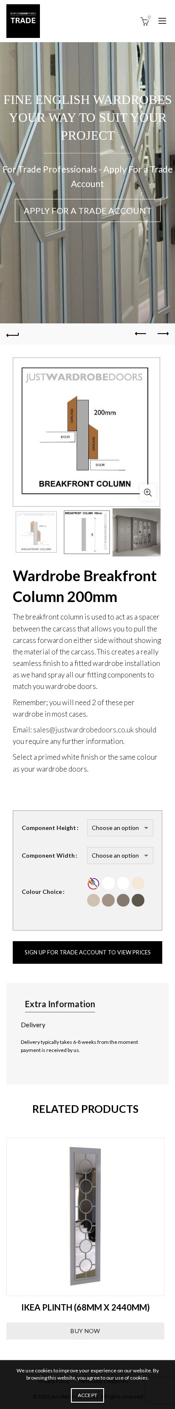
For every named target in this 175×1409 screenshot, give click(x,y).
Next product (162, 334)
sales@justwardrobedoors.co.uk (83, 729)
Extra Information (60, 1004)
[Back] (12, 334)
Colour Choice (42, 891)
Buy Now (85, 1330)
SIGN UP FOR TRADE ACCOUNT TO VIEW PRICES (88, 952)
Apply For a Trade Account (88, 210)
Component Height (49, 827)
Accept (88, 1395)
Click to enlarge (148, 492)
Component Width (48, 855)
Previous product (141, 334)
